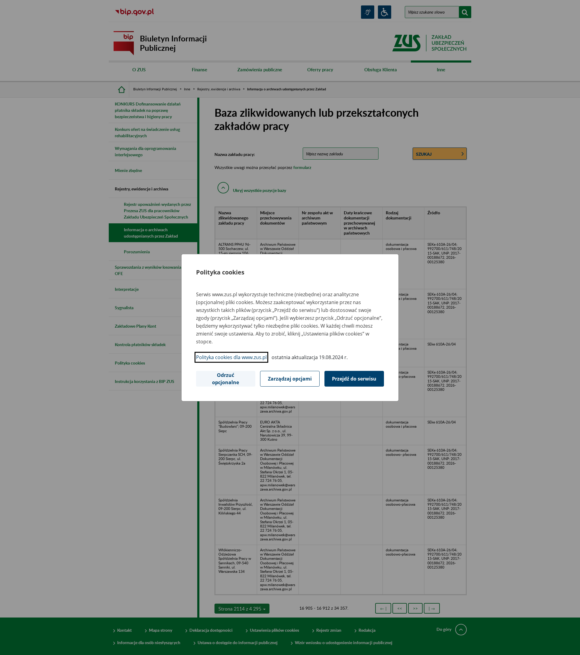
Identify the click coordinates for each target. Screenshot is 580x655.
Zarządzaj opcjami (290, 378)
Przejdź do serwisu (354, 378)
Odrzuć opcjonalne (225, 379)
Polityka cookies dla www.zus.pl (231, 357)
